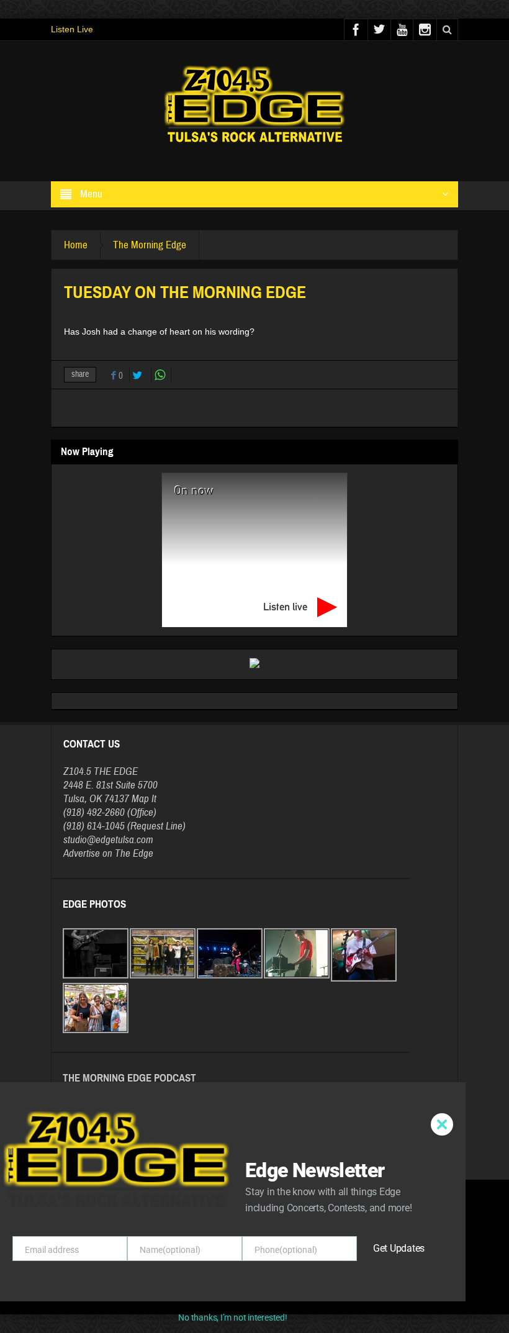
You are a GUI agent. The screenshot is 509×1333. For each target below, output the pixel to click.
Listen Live (72, 29)
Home (76, 244)
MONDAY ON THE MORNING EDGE (122, 1117)
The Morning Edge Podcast (129, 1078)
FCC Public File (276, 1288)
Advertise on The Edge (108, 853)
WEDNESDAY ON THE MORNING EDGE (129, 1154)
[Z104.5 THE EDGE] (254, 106)
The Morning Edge (149, 244)
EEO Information (223, 1288)
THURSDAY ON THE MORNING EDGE (125, 1130)
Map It (144, 798)
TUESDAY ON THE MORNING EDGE (123, 1105)
